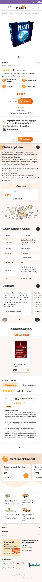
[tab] (22, 334)
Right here (37, 2)
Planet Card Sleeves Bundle (19, 365)
